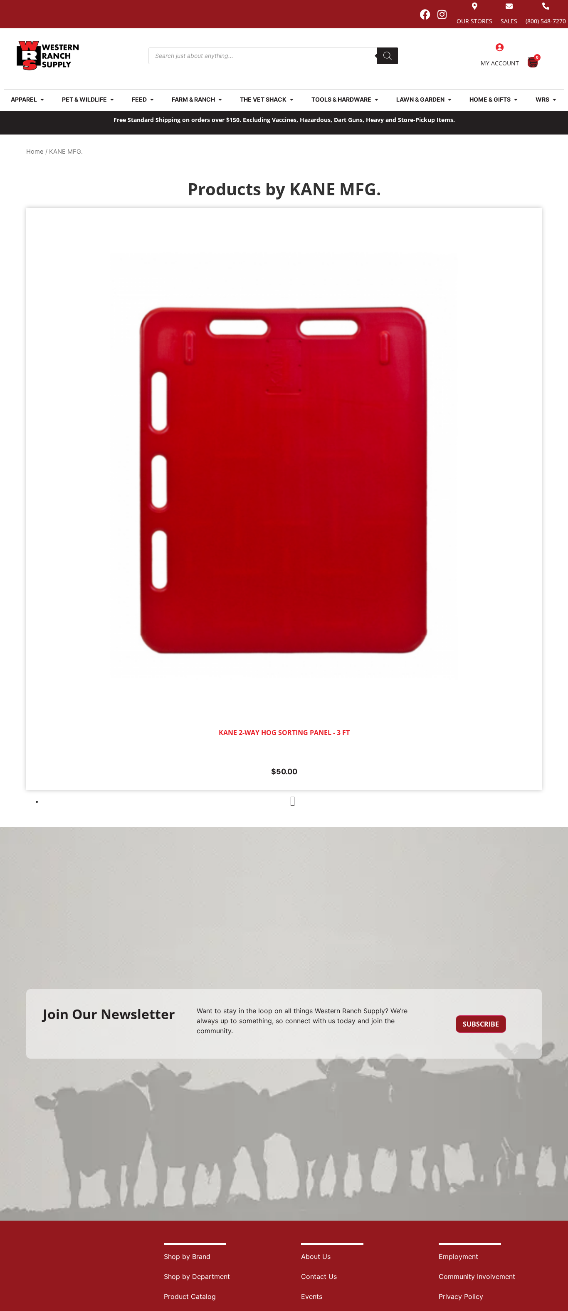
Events (311, 1296)
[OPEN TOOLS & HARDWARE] (376, 99)
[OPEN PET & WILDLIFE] (112, 99)
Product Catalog (190, 1296)
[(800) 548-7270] (545, 6)
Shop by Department (197, 1276)
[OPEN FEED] (152, 99)
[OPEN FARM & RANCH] (220, 99)
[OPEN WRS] (554, 99)
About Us (316, 1256)
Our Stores (474, 21)
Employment (458, 1256)
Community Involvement (477, 1276)
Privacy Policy (461, 1296)
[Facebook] (425, 14)
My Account (500, 63)
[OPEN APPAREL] (42, 99)
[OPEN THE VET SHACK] (291, 99)
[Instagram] (442, 14)
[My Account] (500, 47)
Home (35, 151)
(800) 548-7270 (546, 21)
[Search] (387, 55)
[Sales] (509, 6)
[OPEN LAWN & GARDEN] (449, 99)
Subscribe (481, 1024)
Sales (509, 21)
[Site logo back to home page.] (48, 55)
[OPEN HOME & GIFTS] (516, 99)
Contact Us (319, 1276)
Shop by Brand (187, 1256)
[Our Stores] (474, 6)
